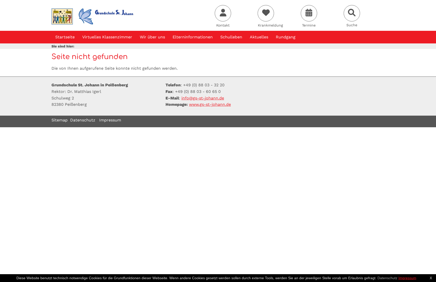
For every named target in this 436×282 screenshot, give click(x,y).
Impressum (110, 120)
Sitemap (59, 120)
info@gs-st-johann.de (202, 98)
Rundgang (285, 37)
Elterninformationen (193, 37)
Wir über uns (152, 37)
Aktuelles (259, 37)
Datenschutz (82, 120)
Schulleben (231, 37)
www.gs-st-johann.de (210, 104)
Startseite (65, 37)
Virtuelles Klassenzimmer (107, 37)
